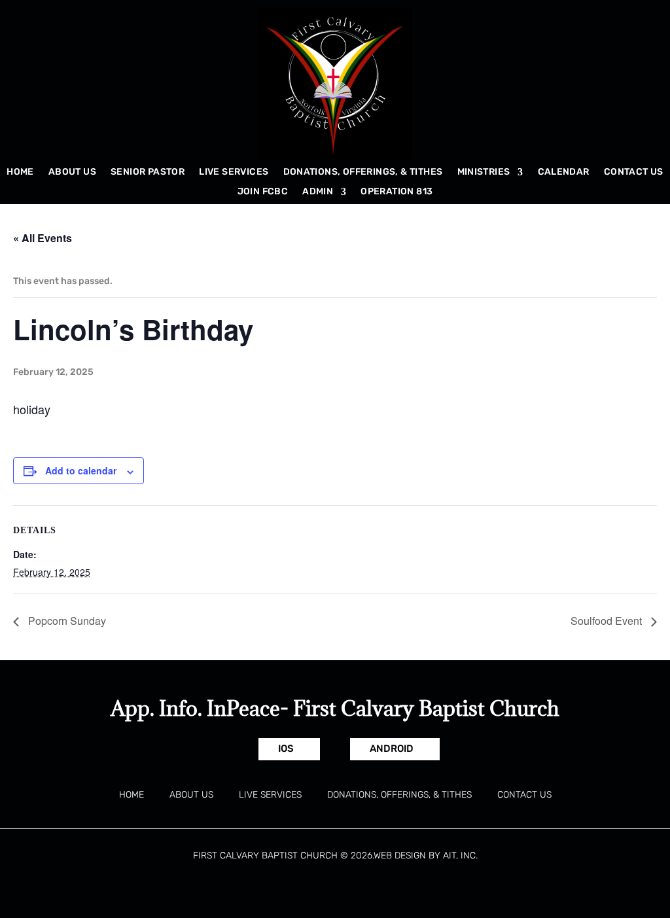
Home (20, 172)
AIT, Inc (459, 855)
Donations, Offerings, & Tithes (363, 172)
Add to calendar (80, 470)
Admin (317, 192)
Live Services (233, 172)
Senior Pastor (148, 172)
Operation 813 (396, 192)
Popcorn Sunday (66, 620)
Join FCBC (263, 192)
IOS (286, 748)
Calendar (564, 172)
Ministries (483, 172)
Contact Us (633, 172)
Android (392, 748)
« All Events (42, 237)
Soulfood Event (607, 620)
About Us (72, 172)
